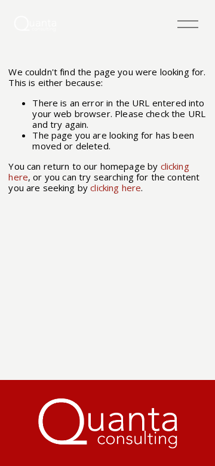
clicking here (115, 188)
